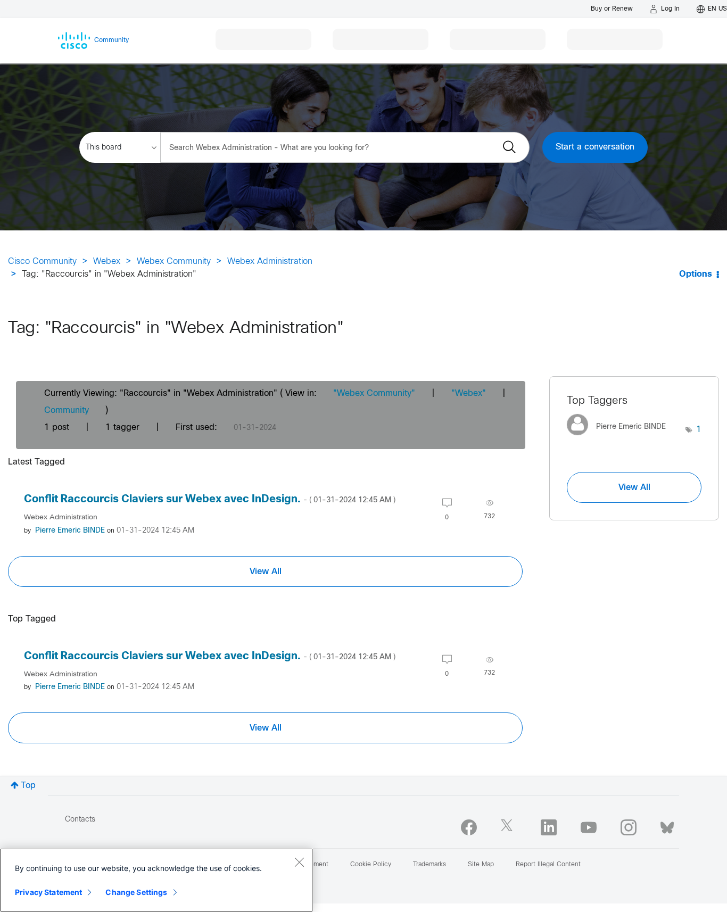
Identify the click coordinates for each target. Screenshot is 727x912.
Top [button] (28, 786)
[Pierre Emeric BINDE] (620, 438)
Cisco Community (42, 262)
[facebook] (469, 827)
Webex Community (174, 262)
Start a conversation (595, 147)
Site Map (481, 864)
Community (66, 410)
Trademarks (429, 864)
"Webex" (468, 393)
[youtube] (589, 827)
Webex (106, 262)
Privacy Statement (48, 892)
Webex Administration (269, 262)
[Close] (299, 862)
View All (266, 571)
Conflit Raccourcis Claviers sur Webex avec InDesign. (209, 499)
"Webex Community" (374, 393)
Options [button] (695, 274)
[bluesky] (667, 825)
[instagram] (629, 827)
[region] (156, 880)
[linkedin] (549, 827)
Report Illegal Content (548, 864)
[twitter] (509, 827)
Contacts (80, 819)
